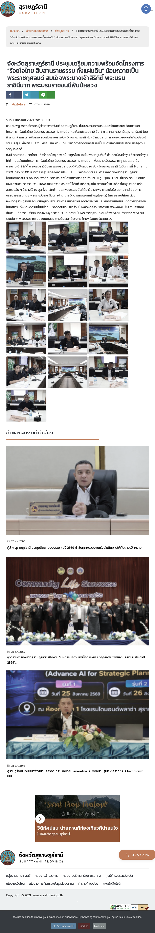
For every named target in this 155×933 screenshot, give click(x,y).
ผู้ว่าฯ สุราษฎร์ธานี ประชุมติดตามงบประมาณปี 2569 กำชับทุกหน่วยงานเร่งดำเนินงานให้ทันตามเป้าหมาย (74, 547)
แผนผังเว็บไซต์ (111, 883)
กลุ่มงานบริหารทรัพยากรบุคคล (82, 875)
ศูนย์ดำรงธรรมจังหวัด (119, 875)
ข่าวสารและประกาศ (37, 30)
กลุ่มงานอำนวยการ (46, 875)
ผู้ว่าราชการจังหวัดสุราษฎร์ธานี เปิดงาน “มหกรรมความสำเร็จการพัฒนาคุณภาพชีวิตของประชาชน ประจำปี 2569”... (76, 660)
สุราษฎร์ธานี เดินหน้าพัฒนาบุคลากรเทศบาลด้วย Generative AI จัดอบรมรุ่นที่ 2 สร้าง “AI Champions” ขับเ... (75, 774)
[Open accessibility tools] (146, 9)
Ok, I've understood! (63, 926)
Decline (84, 926)
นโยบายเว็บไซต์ (15, 883)
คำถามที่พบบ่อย (88, 883)
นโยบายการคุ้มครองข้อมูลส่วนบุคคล (51, 883)
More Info (99, 926)
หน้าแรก (14, 30)
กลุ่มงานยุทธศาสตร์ (18, 875)
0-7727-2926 (140, 854)
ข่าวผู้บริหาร (62, 30)
